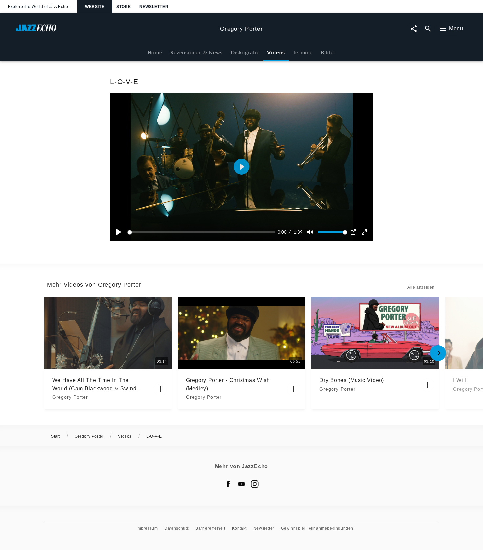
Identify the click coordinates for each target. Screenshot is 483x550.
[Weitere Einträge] (438, 353)
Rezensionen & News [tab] (196, 52)
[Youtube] (241, 483)
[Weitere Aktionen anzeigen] (160, 388)
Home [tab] (155, 52)
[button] (241, 167)
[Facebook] (228, 483)
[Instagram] (254, 483)
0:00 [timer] (282, 232)
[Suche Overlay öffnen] (428, 29)
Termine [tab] (303, 52)
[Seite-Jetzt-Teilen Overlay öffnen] (413, 29)
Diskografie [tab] (245, 52)
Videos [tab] (276, 52)
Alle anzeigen (421, 287)
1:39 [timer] (298, 232)
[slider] (202, 232)
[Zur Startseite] (115, 31)
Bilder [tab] (328, 52)
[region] (241, 167)
